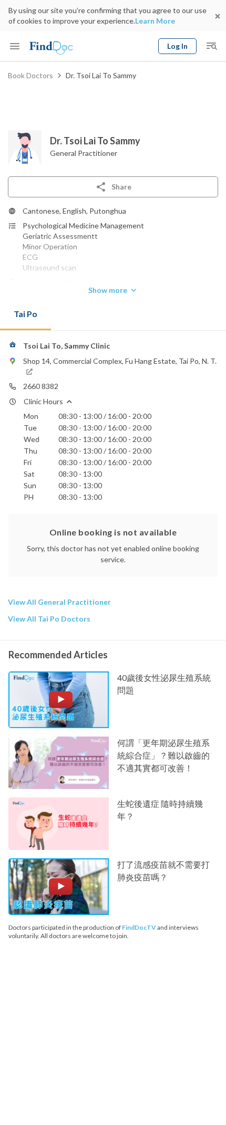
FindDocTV (139, 927)
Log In (177, 45)
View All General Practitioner (59, 601)
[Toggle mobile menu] (14, 46)
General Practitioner (83, 153)
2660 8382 (40, 386)
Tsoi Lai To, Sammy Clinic (66, 345)
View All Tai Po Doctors (49, 618)
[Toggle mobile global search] (211, 46)
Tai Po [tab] (25, 314)
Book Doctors (30, 75)
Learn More (155, 20)
